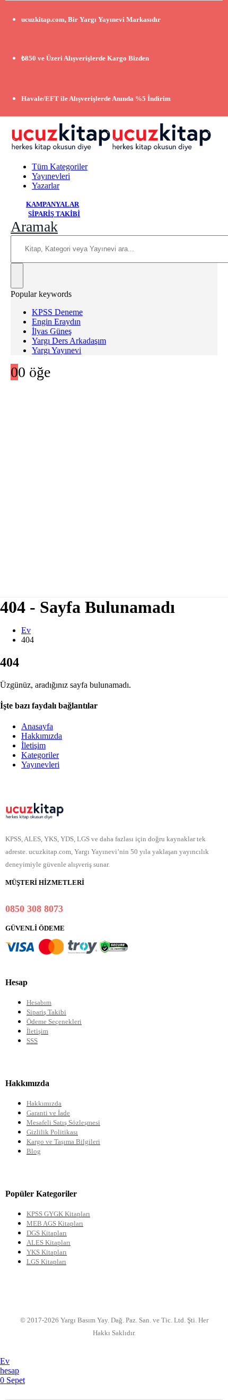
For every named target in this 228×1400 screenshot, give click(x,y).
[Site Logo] (111, 148)
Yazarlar (45, 185)
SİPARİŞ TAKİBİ (54, 214)
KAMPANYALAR (52, 204)
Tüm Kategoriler (59, 166)
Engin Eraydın (56, 321)
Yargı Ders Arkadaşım (69, 340)
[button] (34, 226)
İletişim (33, 745)
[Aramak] (17, 275)
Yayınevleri (51, 176)
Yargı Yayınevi (56, 350)
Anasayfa (37, 726)
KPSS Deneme (57, 312)
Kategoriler (40, 754)
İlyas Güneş (52, 331)
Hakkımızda (41, 735)
